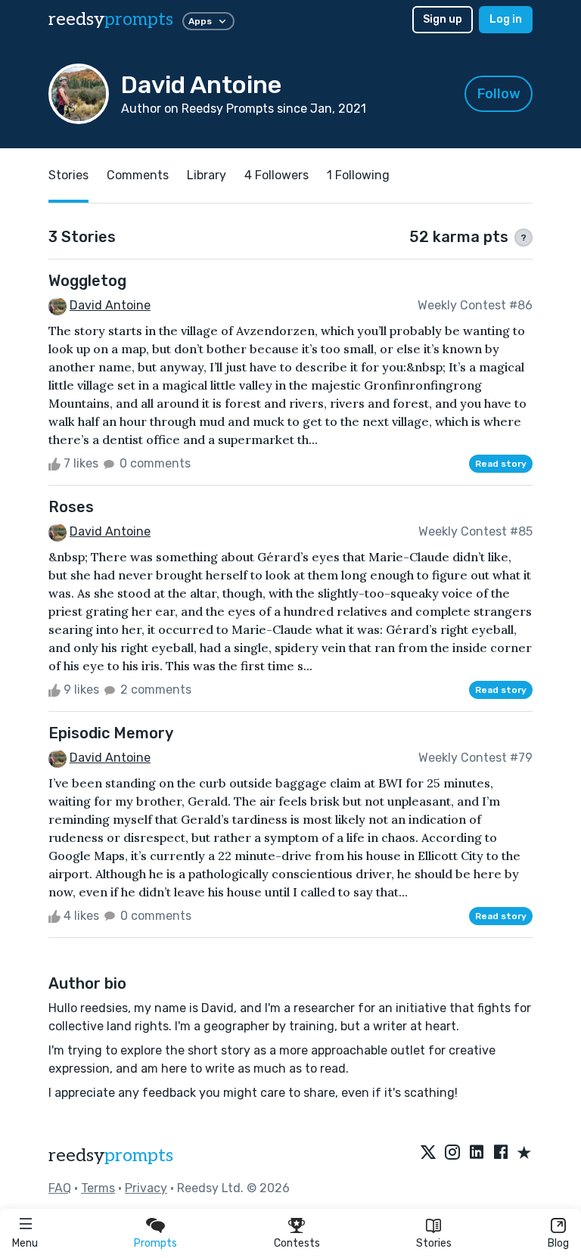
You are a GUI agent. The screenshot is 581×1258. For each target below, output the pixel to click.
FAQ (59, 1188)
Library (206, 175)
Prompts (155, 1243)
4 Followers (276, 175)
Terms (98, 1188)
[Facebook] (501, 1154)
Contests (297, 1243)
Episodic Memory (110, 733)
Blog (558, 1243)
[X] (428, 1154)
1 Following (358, 175)
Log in (505, 19)
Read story (501, 463)
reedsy (110, 19)
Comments (138, 175)
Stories (434, 1243)
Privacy (146, 1188)
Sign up (442, 19)
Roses (71, 507)
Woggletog (87, 281)
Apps (200, 21)
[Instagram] (452, 1154)
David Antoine (110, 305)
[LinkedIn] (477, 1154)
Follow (498, 93)
